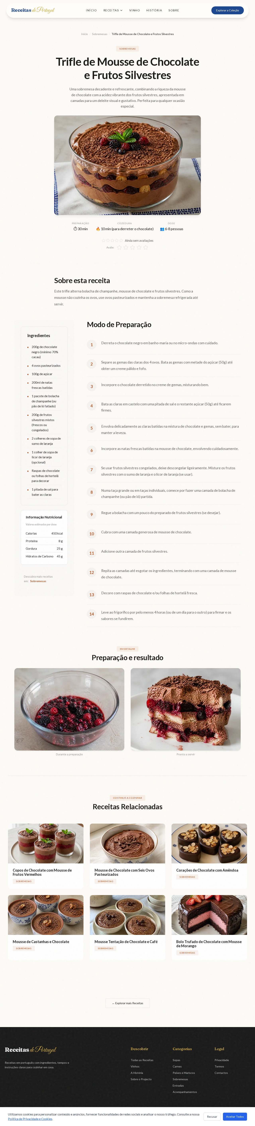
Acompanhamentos (185, 1092)
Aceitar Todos (235, 1116)
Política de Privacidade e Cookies (30, 1119)
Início (84, 34)
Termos (219, 1066)
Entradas (178, 1085)
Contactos (221, 1072)
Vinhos (135, 1066)
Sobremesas (99, 34)
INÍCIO (91, 10)
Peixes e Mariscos (184, 1072)
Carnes (177, 1066)
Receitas (32, 10)
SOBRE (174, 10)
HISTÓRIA (154, 10)
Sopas (176, 1060)
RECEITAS (111, 10)
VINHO (134, 10)
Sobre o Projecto (141, 1079)
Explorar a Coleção (227, 10)
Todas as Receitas (142, 1060)
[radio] (119, 247)
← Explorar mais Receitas (127, 1003)
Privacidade (222, 1060)
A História (137, 1072)
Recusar (212, 1116)
